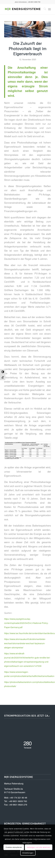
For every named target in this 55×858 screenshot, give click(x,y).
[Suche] (43, 9)
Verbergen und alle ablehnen (38, 847)
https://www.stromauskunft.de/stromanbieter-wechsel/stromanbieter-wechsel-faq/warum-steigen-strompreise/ (25, 643)
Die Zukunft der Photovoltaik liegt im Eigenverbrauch (27, 48)
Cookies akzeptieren (14, 847)
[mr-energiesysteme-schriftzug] (23, 9)
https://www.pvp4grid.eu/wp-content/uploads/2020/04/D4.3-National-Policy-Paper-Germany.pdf (26, 623)
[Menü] (49, 9)
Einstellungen (28, 853)
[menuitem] (43, 9)
